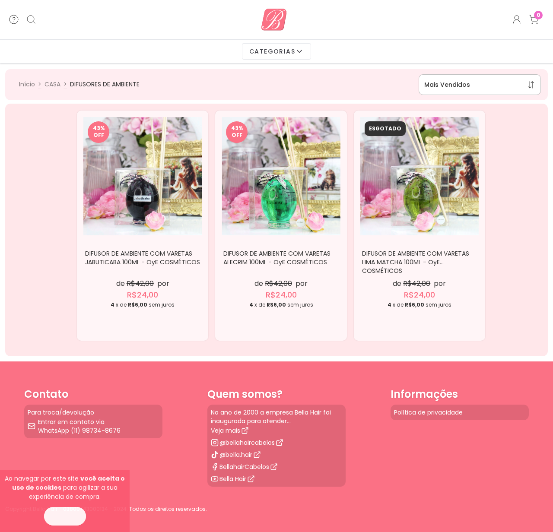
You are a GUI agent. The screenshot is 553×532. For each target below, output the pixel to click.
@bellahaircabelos (247, 442)
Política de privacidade (428, 412)
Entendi (65, 516)
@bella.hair (235, 454)
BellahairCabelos (244, 466)
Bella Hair (232, 479)
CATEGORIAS (272, 51)
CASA (52, 84)
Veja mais (225, 430)
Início (27, 84)
